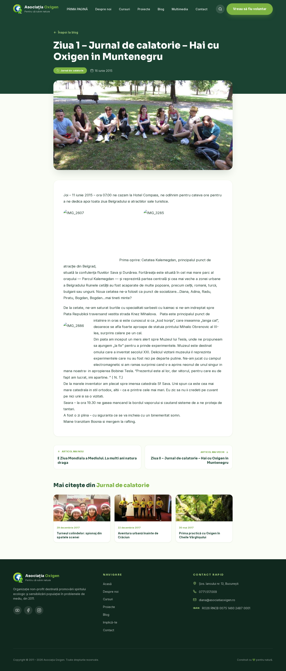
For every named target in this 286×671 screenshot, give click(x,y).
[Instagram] (39, 610)
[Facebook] (28, 610)
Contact (201, 9)
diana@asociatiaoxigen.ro (217, 600)
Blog (161, 9)
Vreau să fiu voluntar (250, 9)
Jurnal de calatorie (72, 70)
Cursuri (124, 9)
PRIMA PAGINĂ (77, 9)
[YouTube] (17, 610)
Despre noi (103, 9)
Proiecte (144, 9)
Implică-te (110, 622)
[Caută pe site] (220, 9)
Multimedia (180, 9)
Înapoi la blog (68, 32)
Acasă (107, 584)
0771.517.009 (208, 592)
